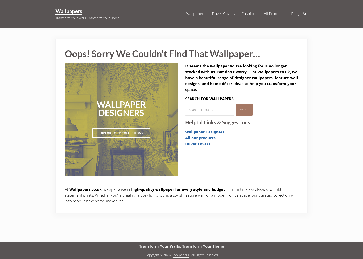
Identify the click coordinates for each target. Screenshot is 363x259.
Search (244, 109)
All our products (200, 137)
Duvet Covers (197, 143)
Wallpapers (68, 11)
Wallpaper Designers (204, 131)
